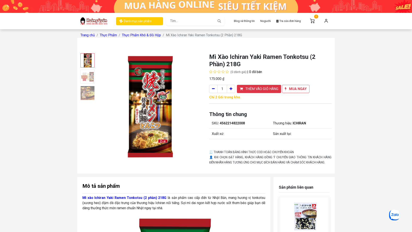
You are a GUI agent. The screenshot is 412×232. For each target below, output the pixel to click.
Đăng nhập (326, 21)
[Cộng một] (231, 89)
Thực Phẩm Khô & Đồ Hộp (141, 35)
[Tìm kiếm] (219, 21)
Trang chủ (87, 35)
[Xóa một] (213, 89)
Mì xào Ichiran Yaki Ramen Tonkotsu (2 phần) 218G (124, 198)
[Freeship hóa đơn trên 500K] (206, 6)
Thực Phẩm (108, 35)
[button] (104, 107)
